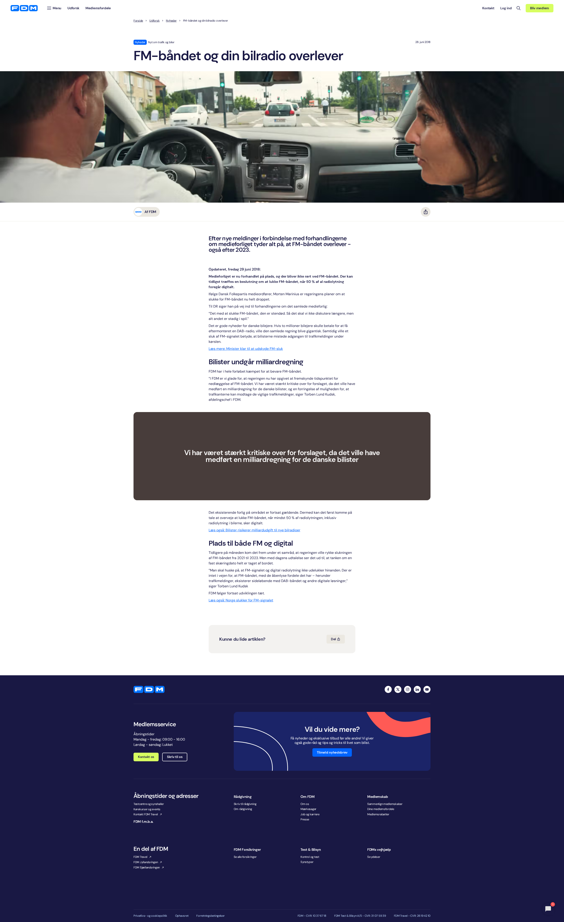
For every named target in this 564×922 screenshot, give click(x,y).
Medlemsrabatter (378, 814)
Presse (305, 819)
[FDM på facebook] (388, 689)
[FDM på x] (397, 689)
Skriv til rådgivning (245, 804)
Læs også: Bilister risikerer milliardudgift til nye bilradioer (254, 530)
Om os (305, 804)
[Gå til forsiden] (24, 8)
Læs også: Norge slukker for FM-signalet (241, 600)
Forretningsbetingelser (210, 916)
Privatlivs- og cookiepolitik (150, 916)
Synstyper (307, 862)
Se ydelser (373, 857)
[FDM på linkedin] (417, 689)
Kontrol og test (310, 857)
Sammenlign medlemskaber (385, 804)
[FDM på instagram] (407, 689)
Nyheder (171, 20)
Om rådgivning (243, 809)
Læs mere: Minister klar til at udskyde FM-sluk (246, 348)
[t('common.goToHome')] (149, 689)
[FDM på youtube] (426, 689)
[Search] (518, 8)
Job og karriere (310, 814)
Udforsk (154, 20)
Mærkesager (308, 809)
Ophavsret (182, 916)
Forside (138, 20)
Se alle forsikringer (245, 857)
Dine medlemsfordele (380, 809)
